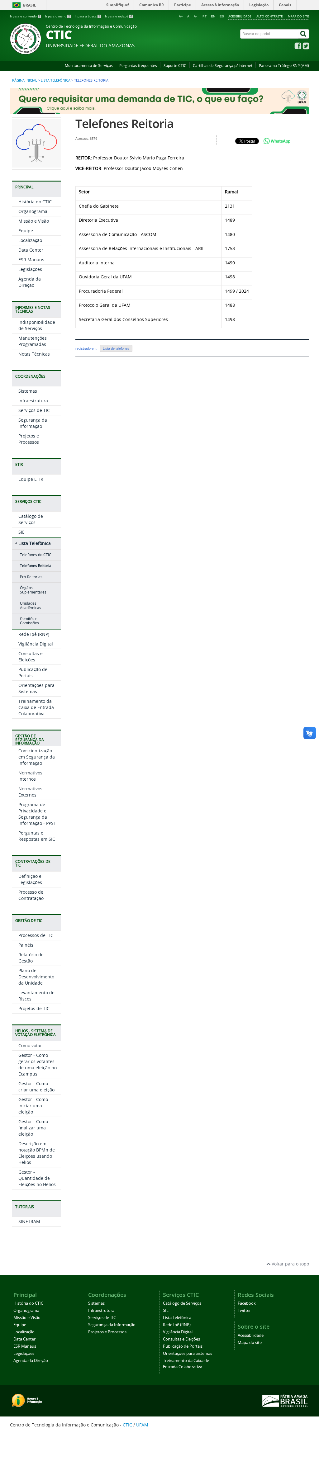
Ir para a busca (87, 16)
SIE (21, 532)
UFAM (142, 1425)
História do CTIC (35, 202)
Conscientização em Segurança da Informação (36, 757)
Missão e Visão (33, 221)
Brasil (29, 5)
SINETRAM (29, 1221)
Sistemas (27, 391)
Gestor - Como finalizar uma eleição (33, 1127)
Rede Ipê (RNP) (33, 634)
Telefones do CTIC (35, 554)
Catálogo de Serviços (30, 519)
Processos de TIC (35, 935)
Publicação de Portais (182, 1346)
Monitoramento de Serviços (89, 65)
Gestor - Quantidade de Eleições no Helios (37, 1178)
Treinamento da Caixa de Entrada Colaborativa (36, 707)
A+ (181, 16)
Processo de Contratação (31, 895)
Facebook (247, 1303)
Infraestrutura (33, 401)
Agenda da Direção (29, 282)
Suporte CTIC (175, 65)
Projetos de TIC (34, 1008)
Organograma (32, 211)
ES (222, 16)
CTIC (127, 1425)
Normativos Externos (30, 792)
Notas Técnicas (34, 354)
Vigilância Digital (35, 644)
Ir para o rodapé (118, 16)
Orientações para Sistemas (36, 688)
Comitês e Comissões (29, 620)
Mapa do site (298, 16)
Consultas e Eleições (30, 656)
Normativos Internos (30, 776)
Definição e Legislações (30, 879)
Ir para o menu (57, 16)
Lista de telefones (116, 348)
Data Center (30, 250)
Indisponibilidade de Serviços (36, 325)
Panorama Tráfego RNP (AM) (284, 65)
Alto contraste (269, 16)
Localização (30, 240)
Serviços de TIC (34, 410)
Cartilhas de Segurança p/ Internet (222, 65)
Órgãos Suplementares (33, 589)
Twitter (244, 1310)
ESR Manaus (31, 259)
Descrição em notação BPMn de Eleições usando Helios (36, 1153)
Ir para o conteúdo (25, 16)
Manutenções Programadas (32, 341)
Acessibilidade (239, 16)
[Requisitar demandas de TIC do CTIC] (159, 111)
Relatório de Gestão (31, 958)
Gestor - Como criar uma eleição (36, 1087)
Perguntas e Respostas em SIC (36, 836)
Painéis (25, 945)
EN (213, 16)
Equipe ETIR (30, 479)
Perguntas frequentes (138, 65)
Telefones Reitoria (35, 565)
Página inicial (24, 80)
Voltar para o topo (289, 1264)
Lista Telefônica (55, 80)
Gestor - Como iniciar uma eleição (33, 1105)
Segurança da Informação (32, 423)
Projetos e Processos (28, 439)
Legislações (30, 269)
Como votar (30, 1045)
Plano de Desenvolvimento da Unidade (36, 976)
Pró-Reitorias (31, 577)
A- (195, 16)
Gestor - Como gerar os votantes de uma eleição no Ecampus (37, 1064)
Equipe (25, 231)
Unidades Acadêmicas (30, 605)
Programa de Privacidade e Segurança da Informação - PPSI (36, 814)
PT (204, 16)
